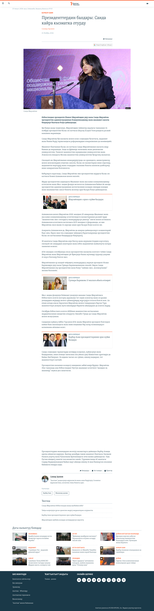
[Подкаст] (124, 580)
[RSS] (119, 580)
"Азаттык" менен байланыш (22, 603)
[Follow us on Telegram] (94, 580)
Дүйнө (118, 558)
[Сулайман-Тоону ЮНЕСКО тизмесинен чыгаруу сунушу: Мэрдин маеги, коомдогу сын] (19, 561)
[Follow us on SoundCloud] (104, 580)
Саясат (30, 558)
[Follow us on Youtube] (89, 580)
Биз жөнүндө (17, 583)
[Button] (107, 39)
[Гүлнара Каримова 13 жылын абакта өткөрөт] (55, 283)
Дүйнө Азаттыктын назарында (127, 534)
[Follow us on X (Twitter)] (84, 580)
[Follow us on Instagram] (109, 580)
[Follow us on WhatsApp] (114, 580)
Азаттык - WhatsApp (19, 591)
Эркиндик (76, 558)
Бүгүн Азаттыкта (78, 548)
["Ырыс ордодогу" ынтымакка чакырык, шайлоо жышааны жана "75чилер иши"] (63, 561)
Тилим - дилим (50, 579)
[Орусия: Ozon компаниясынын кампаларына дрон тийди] (107, 561)
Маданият (32, 548)
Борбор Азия (47, 13)
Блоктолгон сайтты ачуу (21, 579)
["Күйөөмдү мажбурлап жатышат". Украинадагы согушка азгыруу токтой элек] (63, 537)
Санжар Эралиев (48, 29)
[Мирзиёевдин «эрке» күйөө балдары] (55, 202)
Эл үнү (74, 534)
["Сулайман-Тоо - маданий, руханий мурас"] (19, 550)
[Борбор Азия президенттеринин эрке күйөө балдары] (55, 340)
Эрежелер (16, 587)
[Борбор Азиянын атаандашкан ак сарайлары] (107, 550)
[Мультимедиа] (147, 3)
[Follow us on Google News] (99, 580)
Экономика (32, 534)
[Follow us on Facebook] (79, 580)
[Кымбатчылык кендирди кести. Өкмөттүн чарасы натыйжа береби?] (19, 537)
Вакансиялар (17, 599)
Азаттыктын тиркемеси (21, 595)
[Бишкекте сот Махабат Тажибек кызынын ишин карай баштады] (63, 550)
